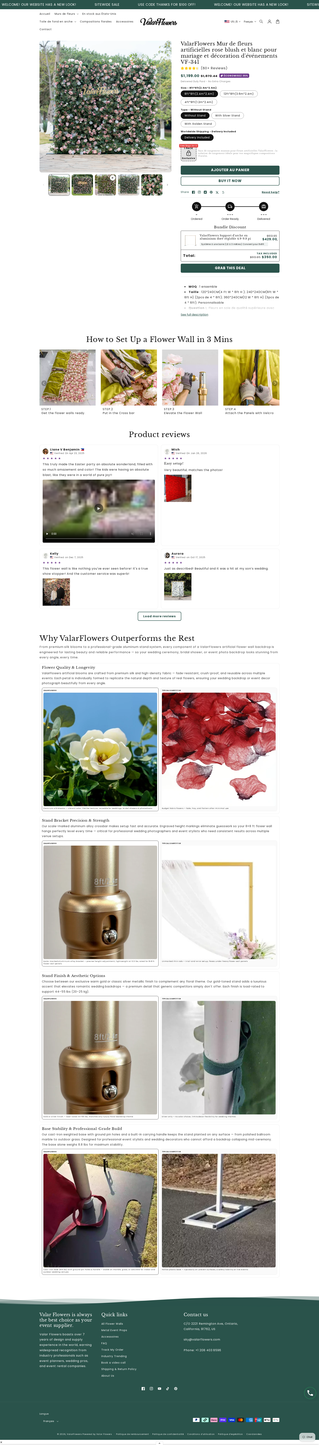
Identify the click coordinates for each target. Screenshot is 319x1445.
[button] (261, 22)
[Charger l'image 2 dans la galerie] (82, 185)
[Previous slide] (44, 383)
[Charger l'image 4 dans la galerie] (151, 185)
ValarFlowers (74, 1434)
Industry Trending (114, 1356)
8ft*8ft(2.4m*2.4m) (199, 94)
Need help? (270, 192)
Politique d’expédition (230, 1434)
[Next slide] (275, 383)
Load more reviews (159, 616)
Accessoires (110, 1336)
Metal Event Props (114, 1330)
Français (48, 1421)
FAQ (104, 1343)
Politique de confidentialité (168, 1434)
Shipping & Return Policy (119, 1369)
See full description (194, 315)
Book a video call (113, 1362)
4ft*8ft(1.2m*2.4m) (199, 102)
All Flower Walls (112, 1324)
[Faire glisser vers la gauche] (44, 185)
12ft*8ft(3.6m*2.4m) (239, 94)
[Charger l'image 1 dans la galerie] (59, 185)
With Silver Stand (227, 115)
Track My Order (112, 1350)
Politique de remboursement (132, 1434)
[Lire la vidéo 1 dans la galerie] (105, 185)
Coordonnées (254, 1434)
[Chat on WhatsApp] (310, 1393)
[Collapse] (159, 1443)
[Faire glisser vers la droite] (167, 185)
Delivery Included (197, 137)
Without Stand (195, 115)
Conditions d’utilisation (201, 1434)
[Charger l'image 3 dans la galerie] (128, 185)
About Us (107, 1376)
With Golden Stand (198, 124)
